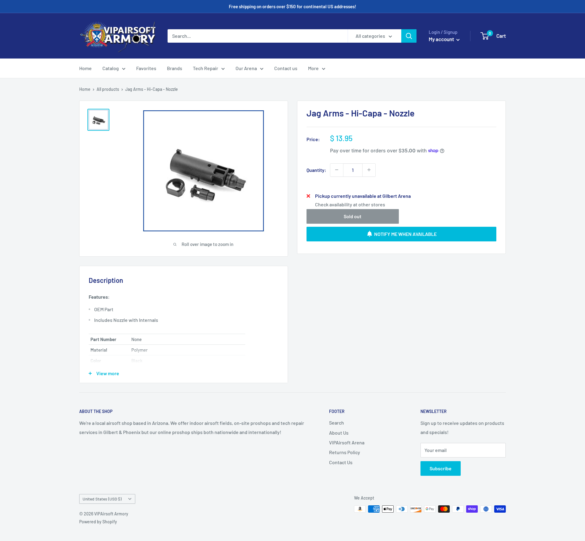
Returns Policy (344, 452)
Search (336, 422)
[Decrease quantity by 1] (336, 169)
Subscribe (441, 468)
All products (108, 89)
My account (442, 39)
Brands (174, 68)
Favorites (146, 68)
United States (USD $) (102, 498)
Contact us (285, 68)
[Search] (409, 36)
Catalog (110, 68)
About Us (339, 433)
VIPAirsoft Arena (346, 442)
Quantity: (316, 170)
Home (85, 68)
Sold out (352, 216)
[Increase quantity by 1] (369, 169)
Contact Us (341, 462)
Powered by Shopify (98, 521)
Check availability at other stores (350, 204)
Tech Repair (205, 68)
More (313, 68)
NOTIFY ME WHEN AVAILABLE (405, 234)
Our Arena (246, 68)
